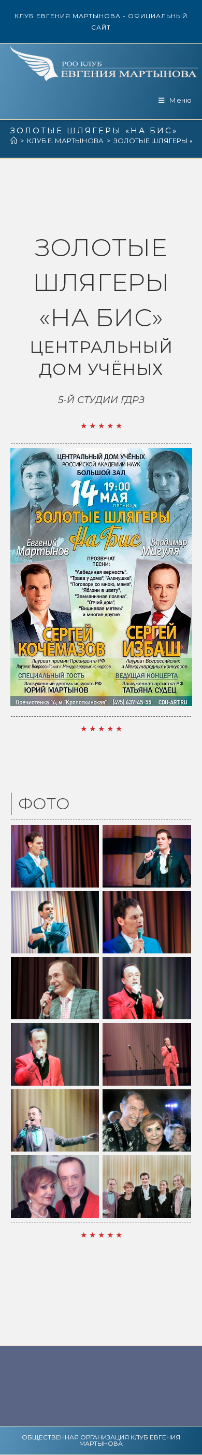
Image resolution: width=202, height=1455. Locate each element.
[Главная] (13, 140)
